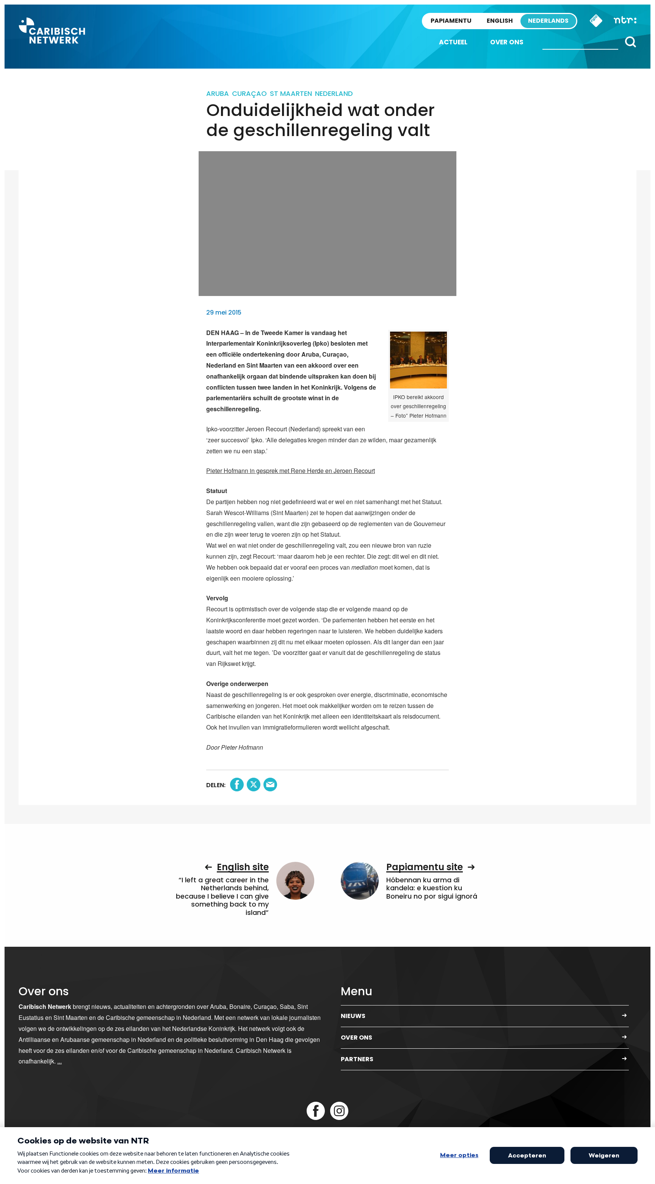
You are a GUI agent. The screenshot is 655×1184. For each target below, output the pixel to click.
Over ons (506, 42)
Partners (357, 1059)
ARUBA (217, 93)
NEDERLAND (334, 93)
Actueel (453, 42)
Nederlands (548, 20)
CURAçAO (249, 93)
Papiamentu (451, 20)
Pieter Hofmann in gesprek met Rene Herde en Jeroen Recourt (290, 470)
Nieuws (353, 1016)
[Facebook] (316, 1111)
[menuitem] (453, 42)
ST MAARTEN (291, 93)
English (500, 20)
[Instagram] (339, 1111)
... (59, 1061)
